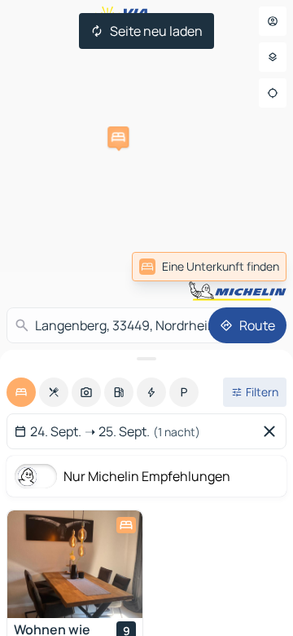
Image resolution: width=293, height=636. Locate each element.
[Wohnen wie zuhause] (74, 564)
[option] (21, 392)
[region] (74, 564)
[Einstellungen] (272, 57)
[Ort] (272, 93)
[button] (118, 137)
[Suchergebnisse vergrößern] (146, 359)
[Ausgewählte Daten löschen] (273, 431)
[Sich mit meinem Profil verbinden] (272, 21)
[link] (209, 266)
